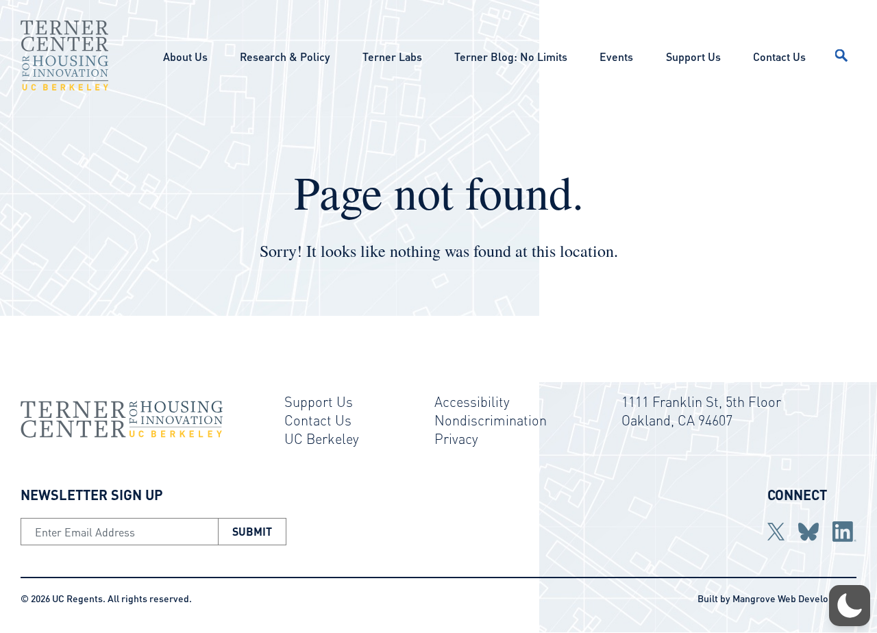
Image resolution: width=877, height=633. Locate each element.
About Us (185, 56)
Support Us (693, 56)
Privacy (456, 438)
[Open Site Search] (841, 55)
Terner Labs (392, 56)
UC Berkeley (321, 438)
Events (616, 56)
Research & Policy (285, 56)
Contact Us (779, 56)
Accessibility (472, 401)
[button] (849, 605)
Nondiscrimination (490, 420)
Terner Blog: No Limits (510, 56)
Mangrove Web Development (794, 598)
